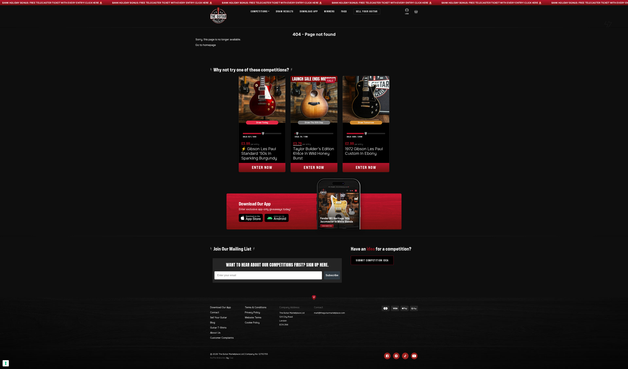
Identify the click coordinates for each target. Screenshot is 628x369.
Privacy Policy (252, 312)
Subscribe (332, 275)
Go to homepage (205, 45)
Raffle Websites (218, 358)
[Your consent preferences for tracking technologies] (6, 363)
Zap (231, 358)
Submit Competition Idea (372, 260)
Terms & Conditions (255, 307)
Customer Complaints (222, 337)
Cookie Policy (252, 322)
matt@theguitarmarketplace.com (329, 313)
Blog (212, 322)
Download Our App (220, 307)
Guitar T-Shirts (218, 327)
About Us (215, 332)
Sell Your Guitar (218, 317)
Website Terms (253, 317)
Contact (214, 312)
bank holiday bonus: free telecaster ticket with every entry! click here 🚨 (52, 2)
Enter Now (262, 167)
